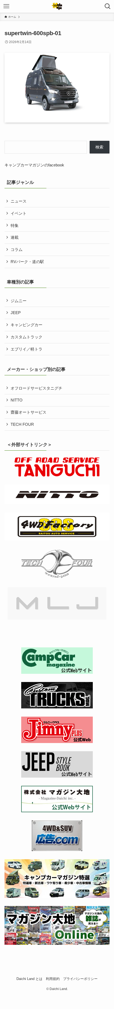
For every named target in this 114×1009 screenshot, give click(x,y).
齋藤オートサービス (28, 412)
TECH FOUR (22, 424)
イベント (19, 213)
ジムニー (19, 300)
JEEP (16, 312)
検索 (99, 147)
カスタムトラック (26, 337)
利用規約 (53, 979)
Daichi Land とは (29, 979)
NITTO (17, 400)
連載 (15, 237)
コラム (17, 249)
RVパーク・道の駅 (27, 261)
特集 (15, 225)
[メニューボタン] (6, 6)
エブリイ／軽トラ (26, 349)
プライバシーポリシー (80, 979)
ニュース (19, 201)
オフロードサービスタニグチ (36, 388)
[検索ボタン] (107, 6)
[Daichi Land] (57, 6)
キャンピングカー (26, 325)
